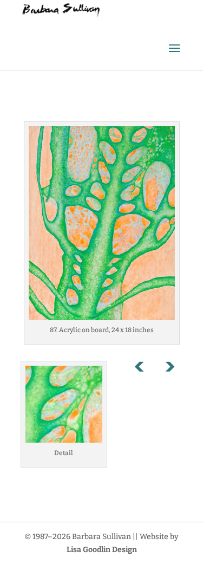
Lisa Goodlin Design (102, 549)
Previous (145, 369)
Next (169, 369)
